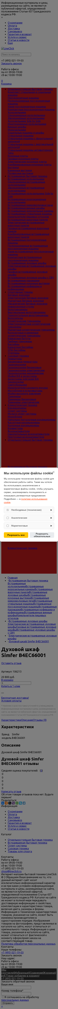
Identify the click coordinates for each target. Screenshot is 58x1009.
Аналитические (19, 517)
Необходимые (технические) (26, 510)
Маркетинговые (19, 525)
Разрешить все (16, 535)
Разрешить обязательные (42, 535)
